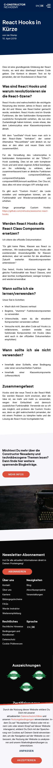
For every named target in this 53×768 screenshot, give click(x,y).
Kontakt (6, 585)
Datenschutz (8, 639)
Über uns (6, 589)
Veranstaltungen (34, 594)
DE (41, 5)
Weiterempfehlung (11, 613)
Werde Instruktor (11, 608)
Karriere (6, 594)
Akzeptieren (26, 760)
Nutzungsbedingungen (22, 719)
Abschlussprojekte (35, 589)
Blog (28, 585)
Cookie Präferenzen (12, 643)
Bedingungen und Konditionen (11, 633)
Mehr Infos (16, 474)
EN (37, 5)
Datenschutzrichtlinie (31, 716)
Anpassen (26, 751)
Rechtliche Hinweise (12, 626)
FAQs (5, 603)
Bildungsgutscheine (12, 599)
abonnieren (17, 571)
